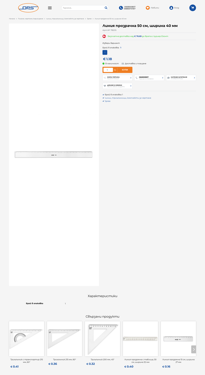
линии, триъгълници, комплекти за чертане (65, 19)
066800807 (129, 7)
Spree (89, 19)
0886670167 (129, 9)
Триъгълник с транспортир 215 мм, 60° (26, 360)
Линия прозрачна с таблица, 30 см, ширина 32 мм (140, 360)
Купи (125, 70)
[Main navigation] (50, 8)
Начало (12, 19)
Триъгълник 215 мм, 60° (64, 359)
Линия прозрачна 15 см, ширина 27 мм (178, 360)
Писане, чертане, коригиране (30, 19)
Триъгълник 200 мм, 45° (102, 359)
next (193, 349)
